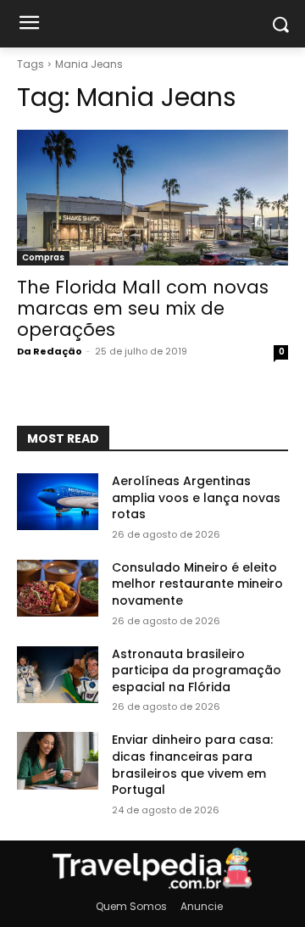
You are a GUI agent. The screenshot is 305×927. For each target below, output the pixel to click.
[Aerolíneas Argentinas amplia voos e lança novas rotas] (57, 501)
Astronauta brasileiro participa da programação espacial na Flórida (196, 670)
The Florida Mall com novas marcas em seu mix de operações (143, 308)
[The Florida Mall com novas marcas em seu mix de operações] (152, 197)
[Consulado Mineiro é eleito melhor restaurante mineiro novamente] (57, 588)
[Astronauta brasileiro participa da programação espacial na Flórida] (57, 674)
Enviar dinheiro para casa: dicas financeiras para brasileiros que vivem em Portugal (192, 764)
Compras (43, 257)
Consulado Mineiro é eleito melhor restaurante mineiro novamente (197, 584)
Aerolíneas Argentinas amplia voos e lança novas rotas (196, 497)
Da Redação (49, 351)
